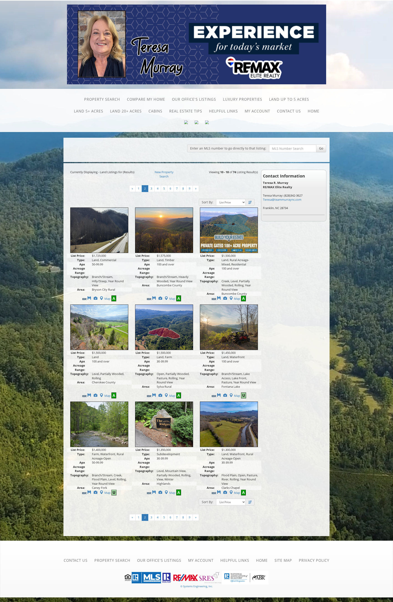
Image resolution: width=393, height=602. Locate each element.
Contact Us (289, 111)
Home (313, 111)
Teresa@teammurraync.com (282, 199)
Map (107, 299)
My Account (257, 111)
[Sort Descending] (250, 202)
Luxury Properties (242, 99)
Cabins (155, 111)
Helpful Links (223, 111)
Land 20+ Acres (126, 111)
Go (321, 148)
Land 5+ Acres (88, 111)
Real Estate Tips (185, 111)
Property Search (102, 99)
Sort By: (207, 202)
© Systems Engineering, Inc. (196, 586)
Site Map (283, 560)
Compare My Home (146, 99)
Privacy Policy (314, 560)
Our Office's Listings (194, 99)
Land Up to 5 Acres (289, 99)
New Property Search (164, 174)
